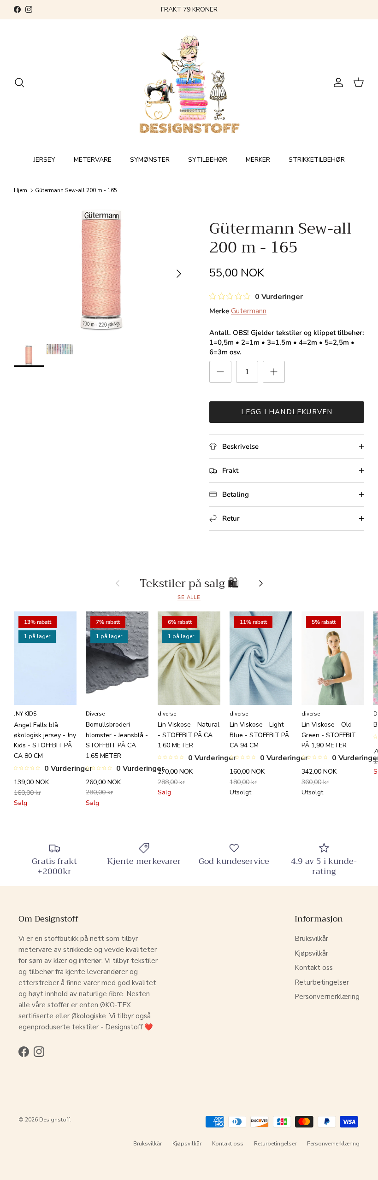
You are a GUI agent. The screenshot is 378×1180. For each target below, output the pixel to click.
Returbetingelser (322, 982)
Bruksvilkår (311, 938)
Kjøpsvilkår (311, 953)
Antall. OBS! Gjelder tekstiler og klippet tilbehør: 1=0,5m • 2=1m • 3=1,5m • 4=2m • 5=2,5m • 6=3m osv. (286, 342)
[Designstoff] (189, 83)
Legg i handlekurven (287, 412)
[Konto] (336, 82)
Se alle (189, 597)
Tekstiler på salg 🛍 (189, 583)
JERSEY (44, 159)
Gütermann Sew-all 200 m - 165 (76, 190)
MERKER (258, 159)
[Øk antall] (274, 372)
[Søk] (19, 82)
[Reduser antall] (220, 372)
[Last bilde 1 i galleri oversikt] (101, 269)
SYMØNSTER (150, 159)
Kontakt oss (314, 967)
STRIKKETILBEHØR (317, 159)
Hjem (20, 190)
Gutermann (248, 311)
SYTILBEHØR (207, 159)
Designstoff (54, 1119)
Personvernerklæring (327, 996)
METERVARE (93, 159)
